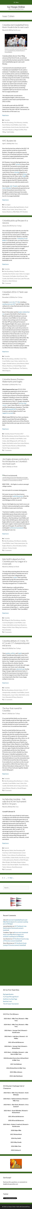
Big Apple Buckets (19, 207)
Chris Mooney (18, 122)
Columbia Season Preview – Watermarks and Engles (13, 380)
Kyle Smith (22, 127)
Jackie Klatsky (6, 127)
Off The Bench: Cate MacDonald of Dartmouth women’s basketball (14, 928)
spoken (8, 653)
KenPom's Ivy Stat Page (10, 999)
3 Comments (8, 632)
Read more (5, 115)
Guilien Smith (14, 857)
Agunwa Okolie (8, 850)
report (16, 577)
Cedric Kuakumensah (14, 853)
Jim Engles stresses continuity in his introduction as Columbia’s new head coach (15, 461)
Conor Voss (23, 359)
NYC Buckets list (9, 140)
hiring (25, 174)
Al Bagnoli (7, 620)
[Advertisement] (16, 967)
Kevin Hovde (15, 127)
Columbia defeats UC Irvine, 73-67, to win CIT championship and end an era (15, 643)
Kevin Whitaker (6, 188)
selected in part (20, 669)
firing (23, 176)
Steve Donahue (17, 545)
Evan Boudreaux (21, 855)
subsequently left (11, 409)
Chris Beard (17, 541)
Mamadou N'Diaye (11, 697)
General (6, 848)
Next (12, 878)
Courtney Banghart (8, 622)
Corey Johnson (11, 855)
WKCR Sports (6, 370)
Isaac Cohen (22, 125)
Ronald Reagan (21, 788)
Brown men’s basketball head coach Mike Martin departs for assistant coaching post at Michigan (15, 922)
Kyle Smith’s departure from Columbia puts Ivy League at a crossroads (14, 561)
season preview (14, 448)
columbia (25, 122)
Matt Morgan (24, 860)
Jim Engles (13, 276)
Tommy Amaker (12, 548)
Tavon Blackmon (23, 864)
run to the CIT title (14, 302)
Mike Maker (16, 212)
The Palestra (23, 368)
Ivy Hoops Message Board (10, 996)
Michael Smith (21, 445)
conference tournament (16, 528)
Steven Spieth (14, 864)
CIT (24, 690)
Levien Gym (17, 278)
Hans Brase (22, 857)
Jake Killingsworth (12, 441)
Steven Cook (6, 864)
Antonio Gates (18, 690)
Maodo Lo (11, 129)
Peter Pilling (15, 627)
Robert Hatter (21, 862)
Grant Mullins (14, 125)
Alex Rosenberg (8, 122)
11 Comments (8, 699)
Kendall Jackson (11, 363)
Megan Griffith (19, 129)
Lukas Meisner (21, 363)
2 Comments (8, 550)
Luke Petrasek (25, 278)
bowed (18, 164)
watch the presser (18, 496)
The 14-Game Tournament (11, 1004)
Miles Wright (6, 862)
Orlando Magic (17, 366)
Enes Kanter (11, 274)
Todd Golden (10, 132)
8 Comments (8, 790)
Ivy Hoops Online (16, 6)
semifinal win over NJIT (9, 304)
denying (16, 172)
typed (19, 653)
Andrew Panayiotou (19, 436)
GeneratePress (26, 1206)
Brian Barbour (18, 781)
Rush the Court (7, 1001)
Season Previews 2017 (16, 434)
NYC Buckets (24, 212)
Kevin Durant (20, 276)
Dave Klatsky (6, 125)
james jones (21, 543)
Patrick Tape (6, 448)
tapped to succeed (7, 413)
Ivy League (7, 204)
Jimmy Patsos (19, 209)
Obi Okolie (13, 862)
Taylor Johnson (6, 867)
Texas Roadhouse (14, 368)
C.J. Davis (25, 781)
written (13, 653)
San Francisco (23, 627)
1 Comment (7, 283)
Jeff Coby (20, 441)
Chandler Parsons (19, 271)
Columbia (7, 120)
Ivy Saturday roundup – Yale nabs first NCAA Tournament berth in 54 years (14, 801)
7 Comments (8, 450)
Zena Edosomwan (17, 867)
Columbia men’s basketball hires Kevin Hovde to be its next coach (15, 26)
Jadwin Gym (21, 361)
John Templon (14, 186)
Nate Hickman (13, 281)
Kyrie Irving (17, 786)
